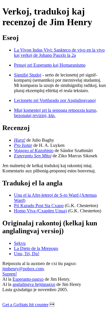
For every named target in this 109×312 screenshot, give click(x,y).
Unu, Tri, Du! (26, 253)
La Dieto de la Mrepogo (36, 248)
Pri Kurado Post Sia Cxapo (39, 205)
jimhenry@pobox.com (23, 268)
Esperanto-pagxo (28, 279)
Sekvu (20, 243)
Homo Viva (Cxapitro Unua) (40, 210)
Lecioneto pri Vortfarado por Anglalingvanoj (55, 100)
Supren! (9, 273)
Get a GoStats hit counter (25, 304)
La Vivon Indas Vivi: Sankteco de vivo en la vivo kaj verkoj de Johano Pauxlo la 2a (59, 53)
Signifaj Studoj (27, 74)
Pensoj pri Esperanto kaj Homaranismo (49, 65)
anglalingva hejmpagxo (33, 284)
